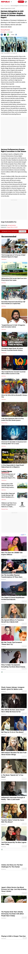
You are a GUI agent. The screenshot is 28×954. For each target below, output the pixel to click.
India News (3, 282)
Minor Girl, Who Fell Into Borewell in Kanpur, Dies (14, 396)
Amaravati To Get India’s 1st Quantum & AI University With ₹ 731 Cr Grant (13, 443)
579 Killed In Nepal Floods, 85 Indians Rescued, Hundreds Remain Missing (12, 349)
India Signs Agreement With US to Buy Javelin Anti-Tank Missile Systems (12, 419)
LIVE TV (21, 1)
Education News (4, 509)
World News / (7, 5)
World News (3, 32)
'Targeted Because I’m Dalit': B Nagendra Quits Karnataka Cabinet (13, 326)
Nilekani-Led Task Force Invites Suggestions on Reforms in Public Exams (8, 505)
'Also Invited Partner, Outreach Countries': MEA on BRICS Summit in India (13, 373)
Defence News (4, 422)
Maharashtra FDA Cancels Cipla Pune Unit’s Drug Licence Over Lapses (14, 279)
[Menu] (26, 2)
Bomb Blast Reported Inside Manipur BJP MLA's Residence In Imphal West (13, 303)
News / (2, 5)
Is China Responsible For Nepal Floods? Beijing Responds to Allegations (12, 466)
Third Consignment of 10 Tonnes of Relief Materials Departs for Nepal (13, 256)
